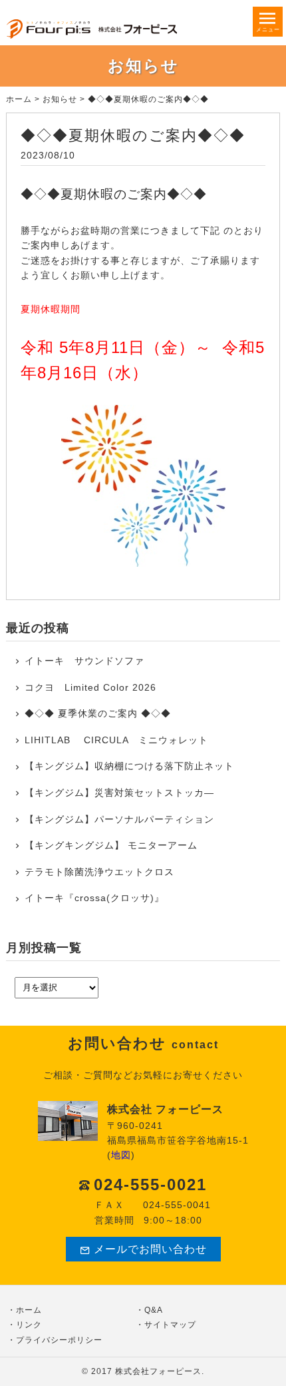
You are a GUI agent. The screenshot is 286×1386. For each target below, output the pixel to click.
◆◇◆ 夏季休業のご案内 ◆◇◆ (98, 713)
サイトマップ (170, 1324)
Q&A (153, 1310)
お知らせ (60, 99)
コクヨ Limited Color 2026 (90, 687)
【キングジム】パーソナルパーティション (119, 819)
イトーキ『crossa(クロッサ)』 (94, 897)
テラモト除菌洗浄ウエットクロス (99, 871)
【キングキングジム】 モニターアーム (111, 845)
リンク (29, 1324)
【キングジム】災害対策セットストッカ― (119, 792)
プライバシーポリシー (59, 1340)
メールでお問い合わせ (150, 1249)
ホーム (19, 99)
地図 (121, 1155)
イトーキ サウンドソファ (89, 660)
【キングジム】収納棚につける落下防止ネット (129, 766)
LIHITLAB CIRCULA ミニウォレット (116, 740)
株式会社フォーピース (158, 1371)
